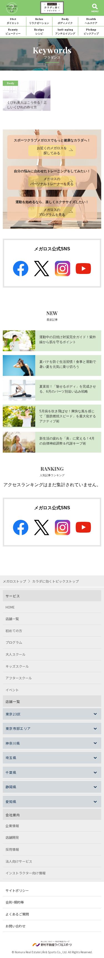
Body (65, 20)
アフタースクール (19, 677)
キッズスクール (17, 666)
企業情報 (12, 825)
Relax (39, 20)
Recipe (39, 31)
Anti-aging (65, 31)
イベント (12, 689)
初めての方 (14, 630)
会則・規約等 (15, 902)
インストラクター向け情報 (25, 872)
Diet (13, 20)
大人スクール (16, 654)
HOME (10, 607)
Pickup (91, 31)
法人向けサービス (19, 861)
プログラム (14, 642)
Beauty (13, 31)
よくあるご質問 (17, 914)
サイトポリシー (17, 890)
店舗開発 (12, 837)
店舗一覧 (12, 618)
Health (91, 20)
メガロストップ (14, 581)
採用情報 (12, 849)
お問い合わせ (16, 926)
